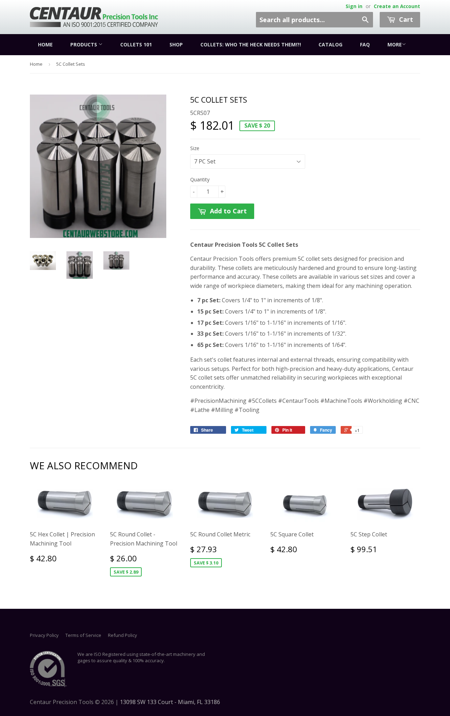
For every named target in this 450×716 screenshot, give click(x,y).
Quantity (200, 179)
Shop (176, 44)
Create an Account (397, 6)
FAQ (365, 44)
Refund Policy (122, 635)
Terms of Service (83, 635)
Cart (405, 19)
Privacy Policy (44, 635)
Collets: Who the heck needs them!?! (250, 44)
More (394, 44)
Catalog (330, 44)
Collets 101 (136, 44)
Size (194, 148)
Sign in (354, 6)
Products (84, 44)
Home (45, 44)
